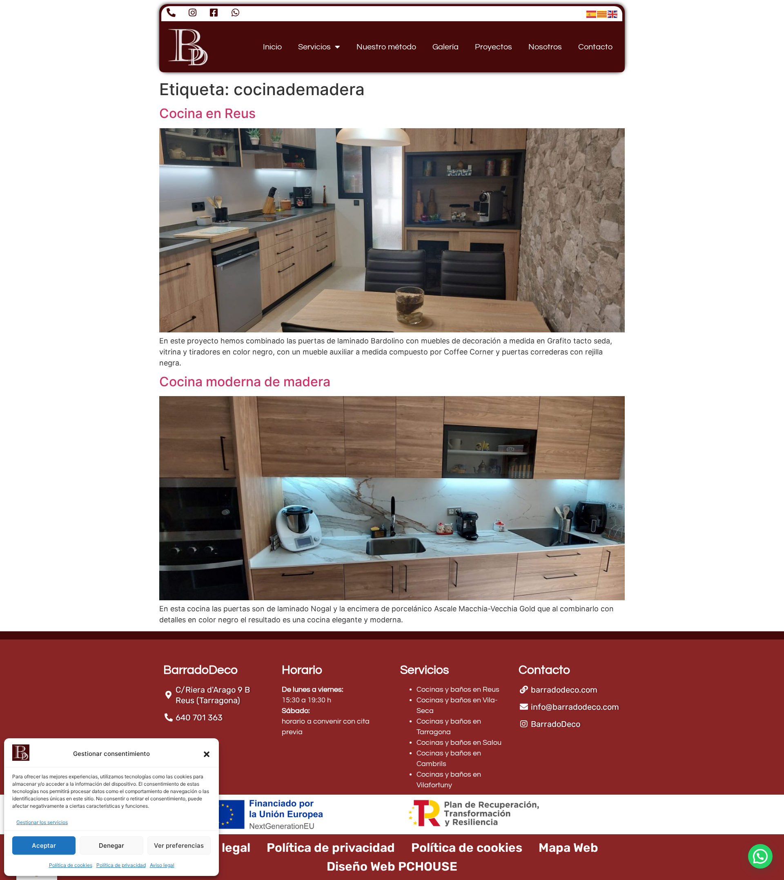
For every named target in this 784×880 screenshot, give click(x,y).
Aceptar (44, 845)
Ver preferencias (179, 845)
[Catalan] (602, 13)
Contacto (595, 47)
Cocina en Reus (207, 113)
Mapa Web (568, 847)
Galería (445, 47)
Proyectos (493, 47)
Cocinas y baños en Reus (457, 689)
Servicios (314, 47)
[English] (613, 13)
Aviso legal (162, 865)
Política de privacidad (121, 865)
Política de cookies (70, 865)
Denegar (111, 845)
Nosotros (545, 47)
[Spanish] (591, 13)
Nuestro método (386, 47)
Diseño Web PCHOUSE (392, 866)
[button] (207, 754)
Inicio (272, 47)
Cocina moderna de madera (244, 382)
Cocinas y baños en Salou (458, 742)
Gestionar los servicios (42, 822)
